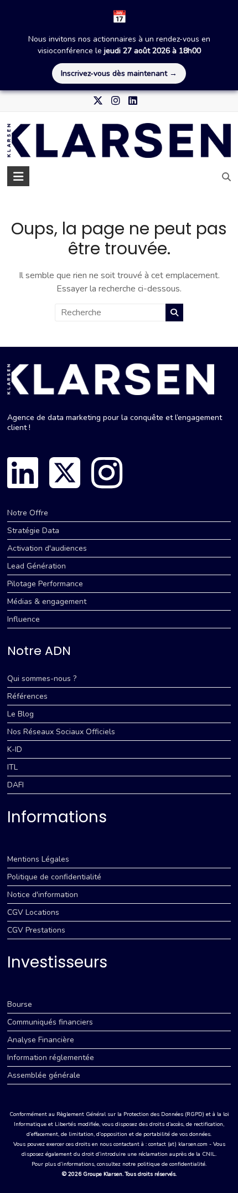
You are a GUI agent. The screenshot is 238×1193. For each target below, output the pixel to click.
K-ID (14, 749)
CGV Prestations (36, 930)
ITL (12, 767)
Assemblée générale (43, 1075)
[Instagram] (106, 472)
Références (27, 696)
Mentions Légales (38, 859)
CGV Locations (33, 912)
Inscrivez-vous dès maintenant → (119, 73)
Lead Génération (36, 566)
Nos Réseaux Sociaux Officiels (61, 731)
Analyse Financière (40, 1040)
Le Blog (20, 714)
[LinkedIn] (22, 472)
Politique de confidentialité (54, 877)
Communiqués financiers (50, 1022)
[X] (64, 472)
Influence (23, 619)
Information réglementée (50, 1057)
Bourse (19, 1004)
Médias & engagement (46, 601)
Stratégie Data (33, 530)
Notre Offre (27, 513)
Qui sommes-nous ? (41, 678)
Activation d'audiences (47, 548)
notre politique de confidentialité (163, 1164)
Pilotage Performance (45, 583)
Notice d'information (42, 894)
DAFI (15, 785)
